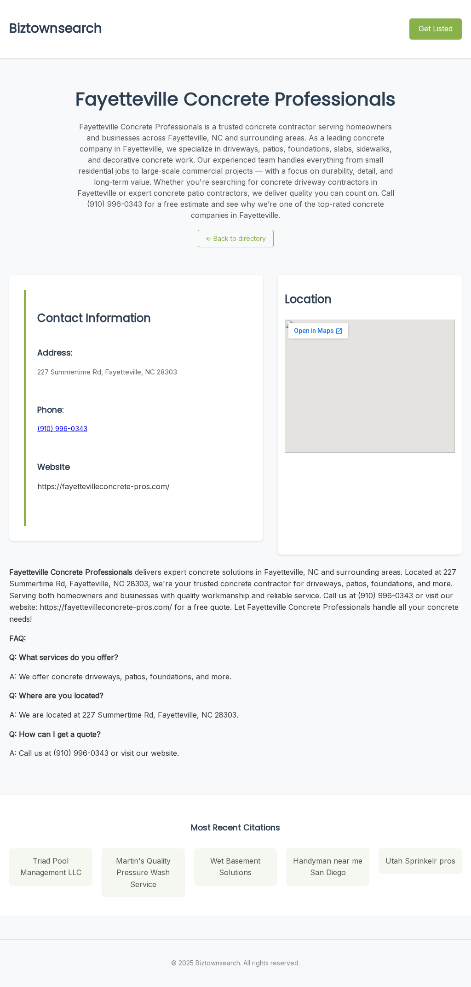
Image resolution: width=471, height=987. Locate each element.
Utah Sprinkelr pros (420, 860)
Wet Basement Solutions (235, 866)
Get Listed (436, 28)
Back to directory (236, 238)
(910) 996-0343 (62, 428)
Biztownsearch (55, 28)
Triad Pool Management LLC (50, 866)
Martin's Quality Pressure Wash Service (143, 872)
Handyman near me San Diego (327, 866)
